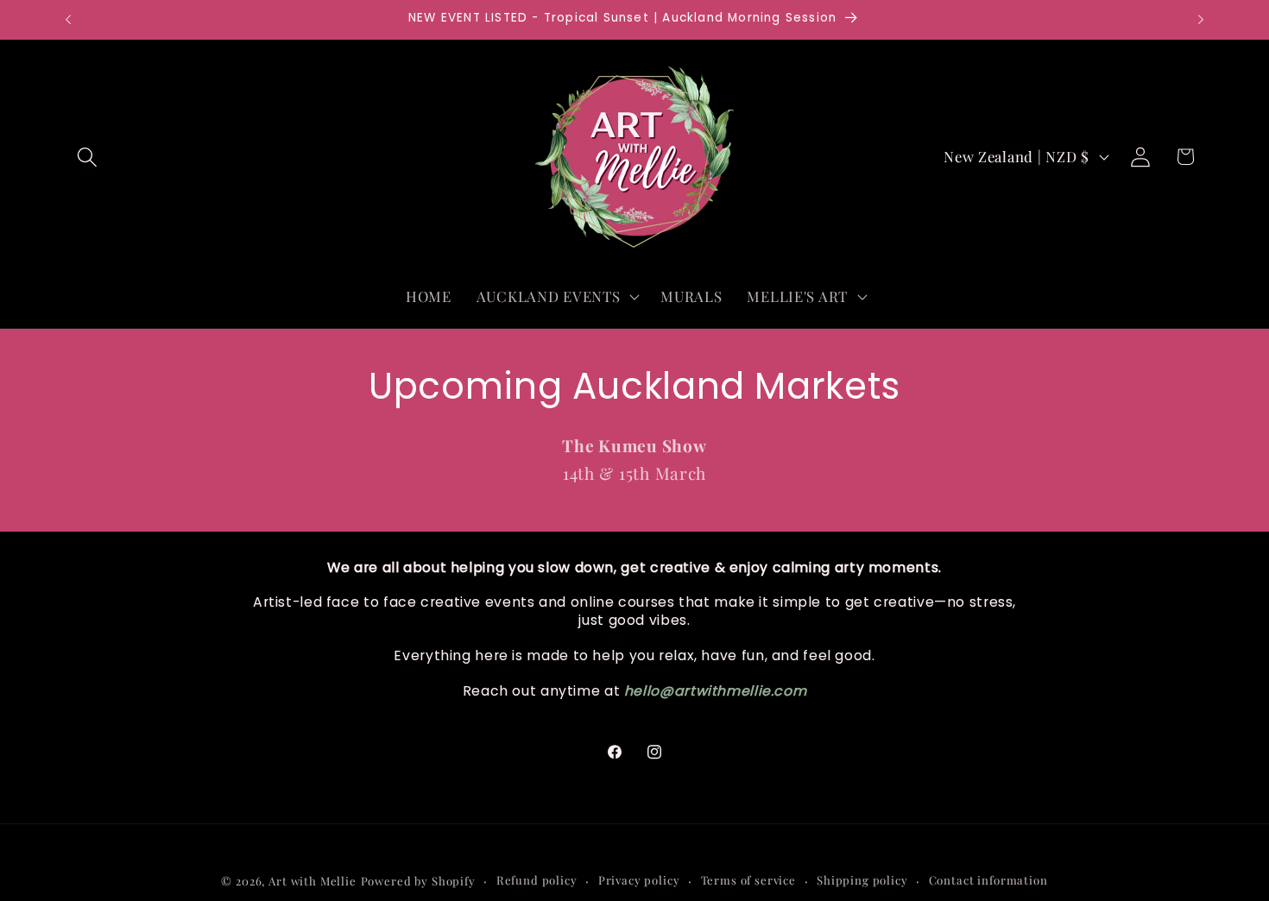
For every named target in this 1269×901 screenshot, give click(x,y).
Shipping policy (862, 880)
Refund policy (537, 880)
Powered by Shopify (418, 880)
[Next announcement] (1201, 20)
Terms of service (748, 880)
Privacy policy (639, 880)
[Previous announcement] (68, 20)
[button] (87, 157)
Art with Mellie (312, 880)
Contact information (988, 880)
